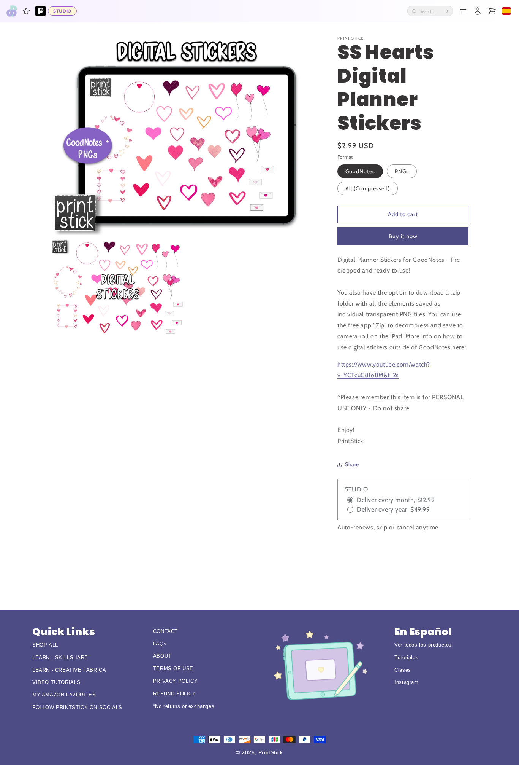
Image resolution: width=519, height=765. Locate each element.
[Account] (477, 11)
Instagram (406, 682)
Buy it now (403, 236)
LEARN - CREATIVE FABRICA (69, 670)
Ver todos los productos (423, 645)
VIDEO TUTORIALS (56, 682)
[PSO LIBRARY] (40, 11)
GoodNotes (360, 171)
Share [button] (352, 464)
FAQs (159, 644)
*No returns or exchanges (183, 706)
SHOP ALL (45, 645)
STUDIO (62, 11)
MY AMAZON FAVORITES (64, 695)
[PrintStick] (11, 11)
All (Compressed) (367, 188)
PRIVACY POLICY (175, 681)
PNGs (402, 171)
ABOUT (162, 656)
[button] (26, 11)
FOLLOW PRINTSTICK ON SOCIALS (77, 707)
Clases (402, 670)
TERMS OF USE (173, 668)
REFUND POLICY (174, 693)
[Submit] (446, 11)
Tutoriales (406, 657)
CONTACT (165, 631)
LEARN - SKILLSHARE (60, 657)
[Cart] (492, 11)
